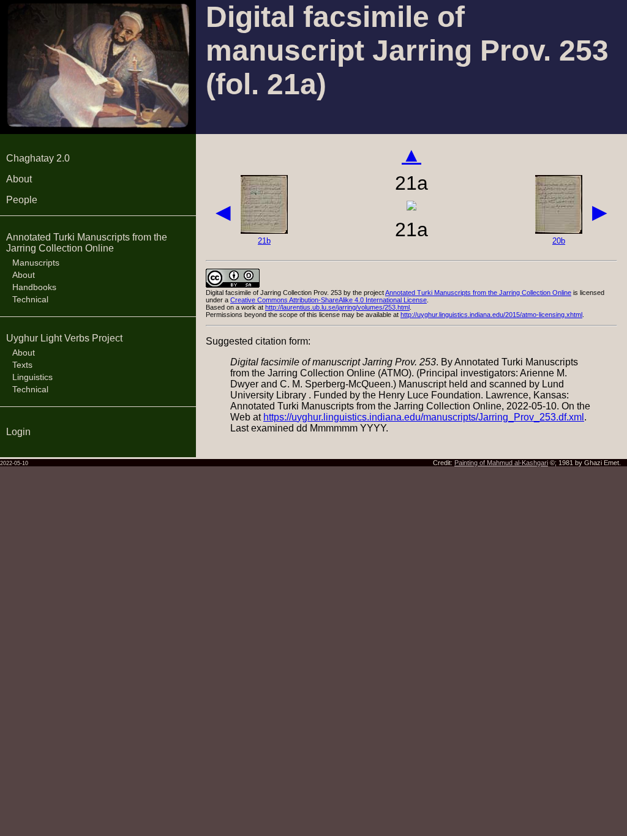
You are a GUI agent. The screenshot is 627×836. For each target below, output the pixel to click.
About (19, 179)
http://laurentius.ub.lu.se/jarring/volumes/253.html (337, 307)
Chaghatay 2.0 (38, 158)
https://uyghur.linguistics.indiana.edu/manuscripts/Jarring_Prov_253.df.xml (423, 417)
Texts (22, 365)
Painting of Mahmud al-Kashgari (501, 462)
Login (18, 432)
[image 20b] (558, 230)
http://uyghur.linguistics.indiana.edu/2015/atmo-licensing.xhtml (491, 314)
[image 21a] (411, 207)
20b (558, 240)
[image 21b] (264, 230)
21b (264, 240)
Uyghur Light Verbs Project (64, 338)
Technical (30, 299)
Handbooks (34, 287)
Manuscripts (35, 262)
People (21, 200)
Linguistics (32, 377)
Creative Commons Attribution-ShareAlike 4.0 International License (328, 300)
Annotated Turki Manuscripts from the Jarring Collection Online (86, 242)
